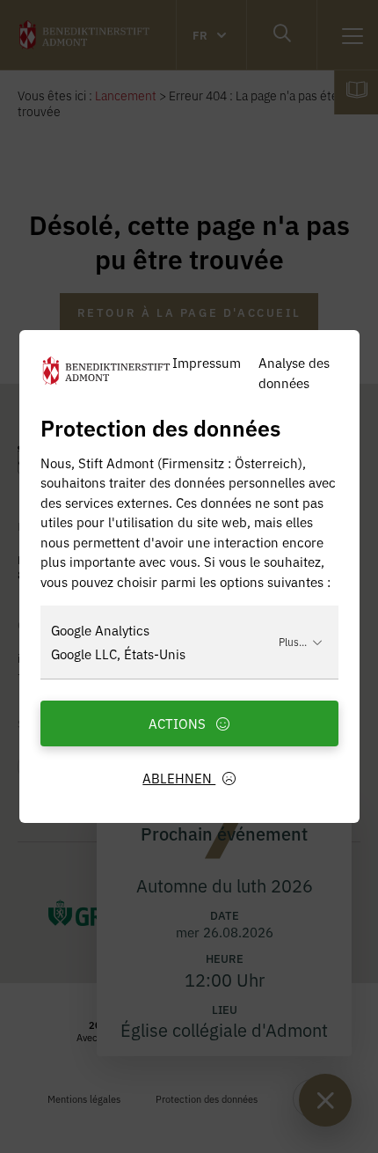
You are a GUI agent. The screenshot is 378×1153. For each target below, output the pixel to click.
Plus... (293, 641)
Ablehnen (178, 777)
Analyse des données (294, 372)
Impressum (206, 362)
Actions (179, 723)
